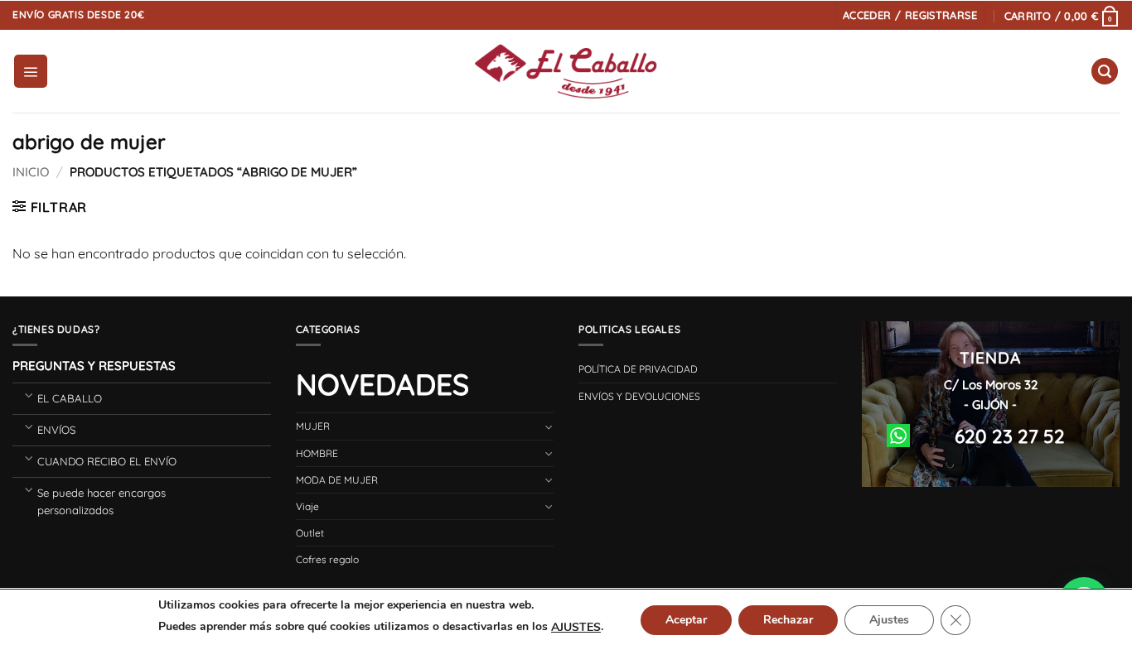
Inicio (30, 172)
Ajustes (889, 620)
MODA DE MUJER (337, 480)
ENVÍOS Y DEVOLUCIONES (639, 396)
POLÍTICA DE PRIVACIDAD (638, 369)
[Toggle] (29, 394)
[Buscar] (1104, 71)
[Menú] (30, 71)
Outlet (310, 533)
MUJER (313, 426)
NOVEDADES (382, 384)
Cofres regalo (327, 559)
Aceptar (686, 620)
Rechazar (788, 620)
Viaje (307, 506)
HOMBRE (317, 453)
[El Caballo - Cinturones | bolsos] (566, 71)
